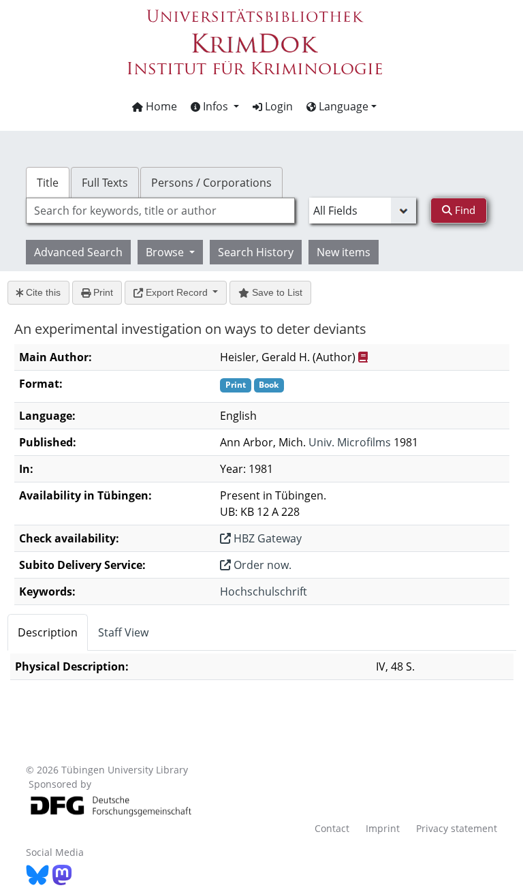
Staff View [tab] (123, 632)
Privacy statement (456, 828)
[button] (215, 106)
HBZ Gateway (266, 538)
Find (463, 210)
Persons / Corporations (211, 182)
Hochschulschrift (263, 591)
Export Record (176, 292)
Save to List (275, 292)
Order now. (261, 564)
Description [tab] (48, 632)
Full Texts (105, 182)
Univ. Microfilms (349, 442)
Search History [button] (256, 252)
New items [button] (343, 252)
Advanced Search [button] (78, 252)
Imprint (383, 828)
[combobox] (160, 211)
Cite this (42, 292)
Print (102, 292)
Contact (332, 828)
